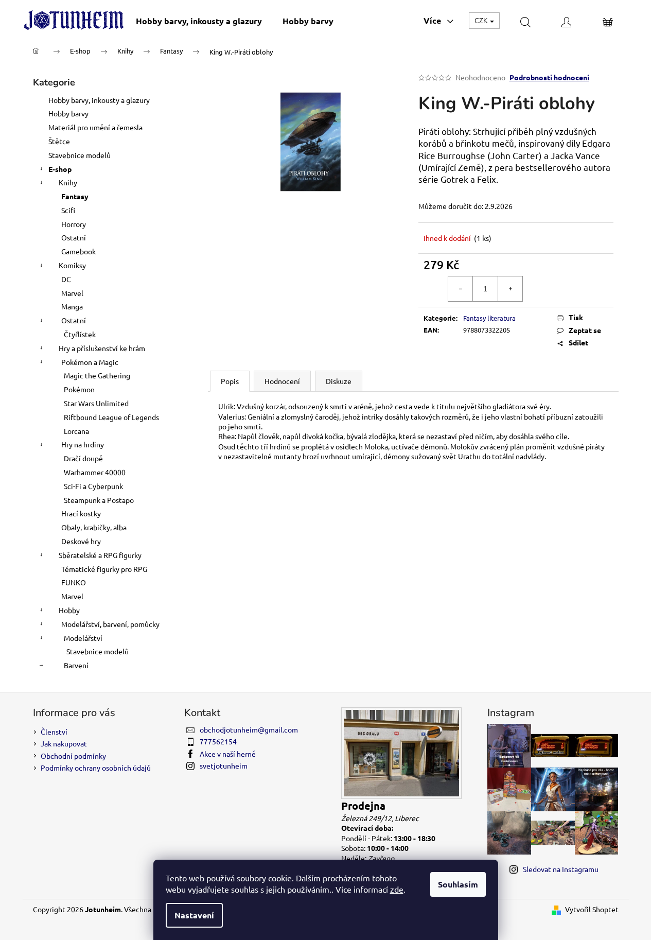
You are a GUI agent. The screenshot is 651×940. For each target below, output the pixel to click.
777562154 (218, 741)
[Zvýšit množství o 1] (510, 288)
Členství (54, 731)
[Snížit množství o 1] (460, 288)
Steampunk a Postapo (99, 499)
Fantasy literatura (489, 318)
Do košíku (575, 288)
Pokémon (79, 389)
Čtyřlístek (80, 334)
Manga (72, 306)
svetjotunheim (224, 765)
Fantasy (75, 196)
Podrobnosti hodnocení (549, 77)
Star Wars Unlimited (96, 403)
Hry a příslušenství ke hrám (102, 348)
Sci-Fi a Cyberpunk (93, 486)
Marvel (72, 293)
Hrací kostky (81, 513)
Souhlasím (458, 884)
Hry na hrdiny (82, 444)
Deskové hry (81, 541)
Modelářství (83, 637)
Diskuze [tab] (338, 381)
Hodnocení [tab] (282, 381)
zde (396, 889)
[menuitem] (199, 21)
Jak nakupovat (64, 743)
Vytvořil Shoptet (592, 909)
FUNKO (73, 582)
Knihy (68, 182)
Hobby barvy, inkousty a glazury (99, 100)
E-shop (60, 168)
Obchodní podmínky (73, 755)
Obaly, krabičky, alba (94, 527)
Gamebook (78, 251)
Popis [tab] (230, 381)
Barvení (76, 665)
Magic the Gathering (97, 375)
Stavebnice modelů (79, 155)
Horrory (73, 224)
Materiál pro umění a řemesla (95, 127)
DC (66, 279)
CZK (481, 20)
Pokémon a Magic (89, 362)
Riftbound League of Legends (111, 417)
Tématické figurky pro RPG (104, 568)
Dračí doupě (83, 458)
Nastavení (194, 915)
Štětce (59, 141)
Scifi (68, 210)
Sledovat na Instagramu (561, 869)
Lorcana (76, 431)
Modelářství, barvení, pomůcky (110, 624)
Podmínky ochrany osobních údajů (96, 767)
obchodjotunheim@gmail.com (249, 729)
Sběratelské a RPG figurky (100, 555)
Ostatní (73, 237)
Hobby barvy (68, 113)
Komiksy (72, 265)
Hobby (69, 610)
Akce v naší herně (228, 753)
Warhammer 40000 (95, 472)
